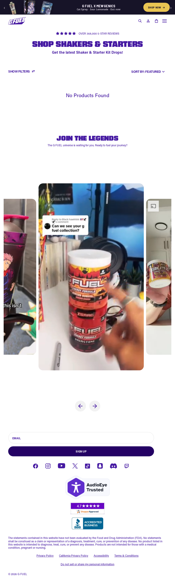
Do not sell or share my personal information (87, 564)
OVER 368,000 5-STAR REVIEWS (99, 33)
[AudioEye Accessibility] (87, 487)
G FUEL (22, 574)
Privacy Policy (45, 555)
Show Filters (19, 71)
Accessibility (101, 555)
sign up (81, 451)
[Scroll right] (94, 406)
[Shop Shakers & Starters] (17, 21)
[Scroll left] (80, 406)
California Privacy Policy (73, 555)
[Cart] (156, 20)
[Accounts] (148, 20)
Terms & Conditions (126, 555)
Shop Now (156, 7)
